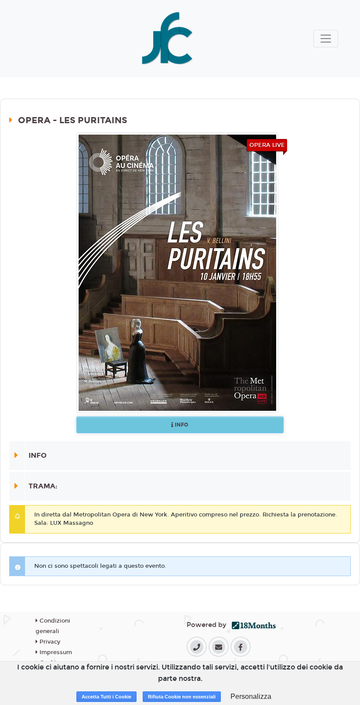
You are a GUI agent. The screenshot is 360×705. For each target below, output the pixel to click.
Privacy (49, 641)
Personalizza (250, 696)
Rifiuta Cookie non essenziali (182, 696)
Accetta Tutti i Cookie (106, 696)
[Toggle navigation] (325, 38)
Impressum (55, 652)
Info (180, 425)
